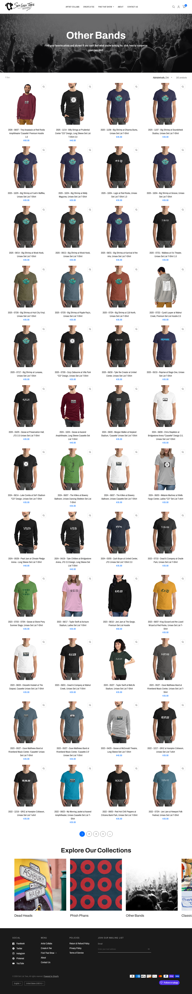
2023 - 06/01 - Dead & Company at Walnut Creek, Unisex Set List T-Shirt (73, 686)
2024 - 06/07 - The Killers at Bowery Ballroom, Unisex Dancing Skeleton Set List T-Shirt (72, 499)
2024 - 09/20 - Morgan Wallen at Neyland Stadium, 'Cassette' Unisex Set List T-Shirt (119, 433)
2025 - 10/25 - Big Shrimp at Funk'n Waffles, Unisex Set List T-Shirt (26, 194)
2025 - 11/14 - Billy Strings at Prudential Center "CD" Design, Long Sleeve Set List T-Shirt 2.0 (73, 133)
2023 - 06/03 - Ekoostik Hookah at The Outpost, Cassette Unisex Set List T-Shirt (26, 686)
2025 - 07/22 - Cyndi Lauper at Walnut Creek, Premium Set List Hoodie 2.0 (166, 314)
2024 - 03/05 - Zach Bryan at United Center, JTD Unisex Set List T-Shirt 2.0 (119, 560)
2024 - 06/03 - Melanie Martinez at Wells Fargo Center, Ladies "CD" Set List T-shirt (165, 497)
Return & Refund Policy (79, 943)
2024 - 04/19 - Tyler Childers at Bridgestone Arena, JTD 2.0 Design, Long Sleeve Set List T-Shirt (72, 562)
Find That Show (105, 6)
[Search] (173, 7)
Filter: (7, 77)
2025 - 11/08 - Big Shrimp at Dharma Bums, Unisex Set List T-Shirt (119, 131)
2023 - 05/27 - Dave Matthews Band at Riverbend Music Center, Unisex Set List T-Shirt (165, 688)
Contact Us (132, 6)
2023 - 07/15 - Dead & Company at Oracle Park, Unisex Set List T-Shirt (165, 560)
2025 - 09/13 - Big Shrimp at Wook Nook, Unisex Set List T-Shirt (73, 254)
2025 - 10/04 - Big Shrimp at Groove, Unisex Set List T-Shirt (165, 194)
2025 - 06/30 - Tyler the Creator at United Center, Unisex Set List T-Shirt (119, 374)
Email (100, 943)
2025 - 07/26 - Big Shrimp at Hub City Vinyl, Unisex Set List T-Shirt (26, 314)
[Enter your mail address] (148, 949)
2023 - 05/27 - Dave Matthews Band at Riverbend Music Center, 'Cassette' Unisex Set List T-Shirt (26, 752)
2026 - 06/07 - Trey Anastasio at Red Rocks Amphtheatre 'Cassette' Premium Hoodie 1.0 (26, 133)
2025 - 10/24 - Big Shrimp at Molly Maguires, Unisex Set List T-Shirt (73, 194)
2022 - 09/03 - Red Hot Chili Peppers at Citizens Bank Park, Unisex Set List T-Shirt (119, 813)
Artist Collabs (72, 6)
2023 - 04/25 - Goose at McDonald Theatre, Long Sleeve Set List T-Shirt (119, 750)
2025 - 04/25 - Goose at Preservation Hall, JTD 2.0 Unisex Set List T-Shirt (26, 433)
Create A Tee (88, 6)
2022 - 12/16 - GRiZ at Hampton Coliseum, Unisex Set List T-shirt (26, 813)
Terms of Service (76, 952)
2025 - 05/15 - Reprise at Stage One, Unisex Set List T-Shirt (165, 374)
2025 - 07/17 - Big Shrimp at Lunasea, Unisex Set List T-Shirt (26, 374)
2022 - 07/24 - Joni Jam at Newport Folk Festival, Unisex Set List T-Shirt (165, 813)
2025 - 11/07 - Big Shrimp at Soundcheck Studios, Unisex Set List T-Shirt (165, 131)
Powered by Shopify (51, 976)
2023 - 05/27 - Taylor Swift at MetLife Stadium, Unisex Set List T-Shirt (119, 686)
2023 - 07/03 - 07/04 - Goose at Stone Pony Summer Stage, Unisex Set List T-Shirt (26, 623)
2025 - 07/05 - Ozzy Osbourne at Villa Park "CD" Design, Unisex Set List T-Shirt (73, 374)
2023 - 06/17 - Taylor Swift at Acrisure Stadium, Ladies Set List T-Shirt (73, 623)
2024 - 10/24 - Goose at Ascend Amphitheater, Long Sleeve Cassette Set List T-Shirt (73, 435)
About (120, 6)
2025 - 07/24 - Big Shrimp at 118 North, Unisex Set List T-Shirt (119, 314)
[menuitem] (72, 7)
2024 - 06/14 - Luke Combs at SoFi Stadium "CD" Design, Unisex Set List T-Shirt (26, 497)
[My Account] (178, 7)
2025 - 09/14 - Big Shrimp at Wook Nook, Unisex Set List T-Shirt (26, 254)
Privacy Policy (75, 948)
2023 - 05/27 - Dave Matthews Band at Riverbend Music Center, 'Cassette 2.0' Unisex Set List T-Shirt (72, 752)
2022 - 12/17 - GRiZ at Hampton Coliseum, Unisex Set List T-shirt (165, 750)
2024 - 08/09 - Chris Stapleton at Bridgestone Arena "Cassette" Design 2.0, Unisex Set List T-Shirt (165, 435)
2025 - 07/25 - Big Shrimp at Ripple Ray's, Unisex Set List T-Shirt (73, 314)
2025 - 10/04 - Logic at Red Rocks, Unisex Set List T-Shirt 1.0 (119, 194)
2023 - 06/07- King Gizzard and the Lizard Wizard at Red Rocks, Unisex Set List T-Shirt (165, 625)
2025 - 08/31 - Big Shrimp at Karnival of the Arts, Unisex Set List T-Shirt (119, 254)
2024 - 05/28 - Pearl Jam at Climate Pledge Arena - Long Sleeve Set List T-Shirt (26, 560)
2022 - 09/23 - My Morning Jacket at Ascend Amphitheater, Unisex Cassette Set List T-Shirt (72, 815)
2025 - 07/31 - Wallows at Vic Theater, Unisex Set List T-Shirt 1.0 (166, 254)
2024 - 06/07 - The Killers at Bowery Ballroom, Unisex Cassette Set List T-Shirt (119, 497)
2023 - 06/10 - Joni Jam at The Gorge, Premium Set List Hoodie (119, 623)
